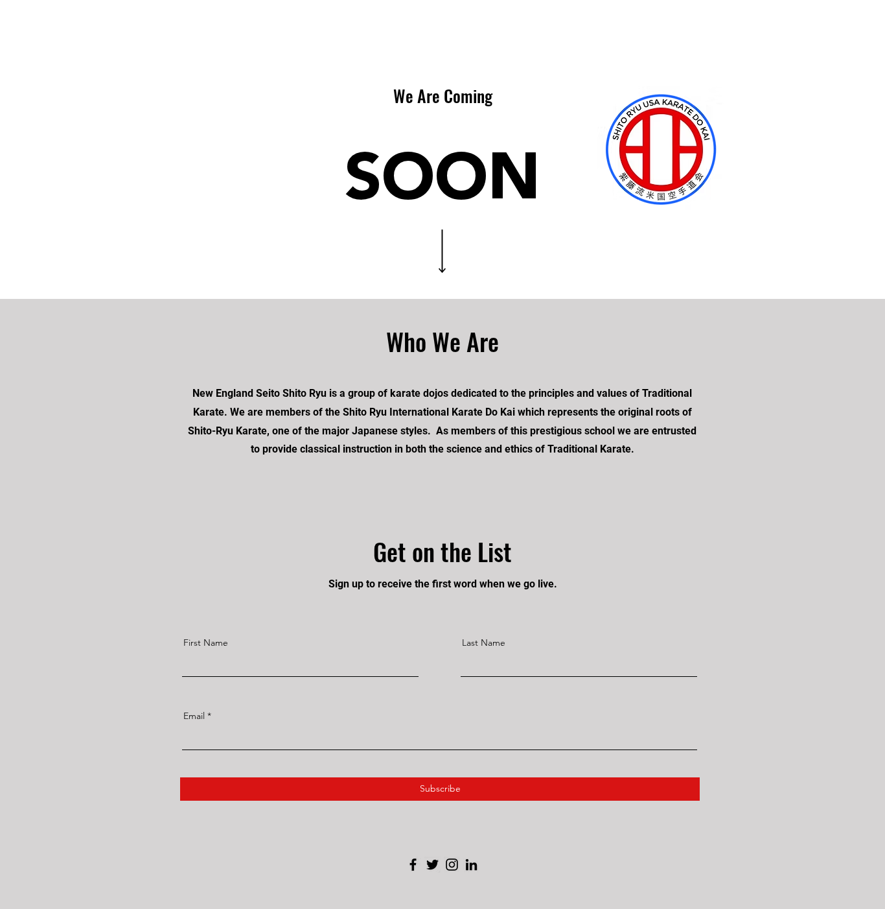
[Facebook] (413, 864)
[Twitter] (432, 864)
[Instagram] (452, 864)
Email (194, 715)
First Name (205, 642)
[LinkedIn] (471, 864)
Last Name (483, 642)
